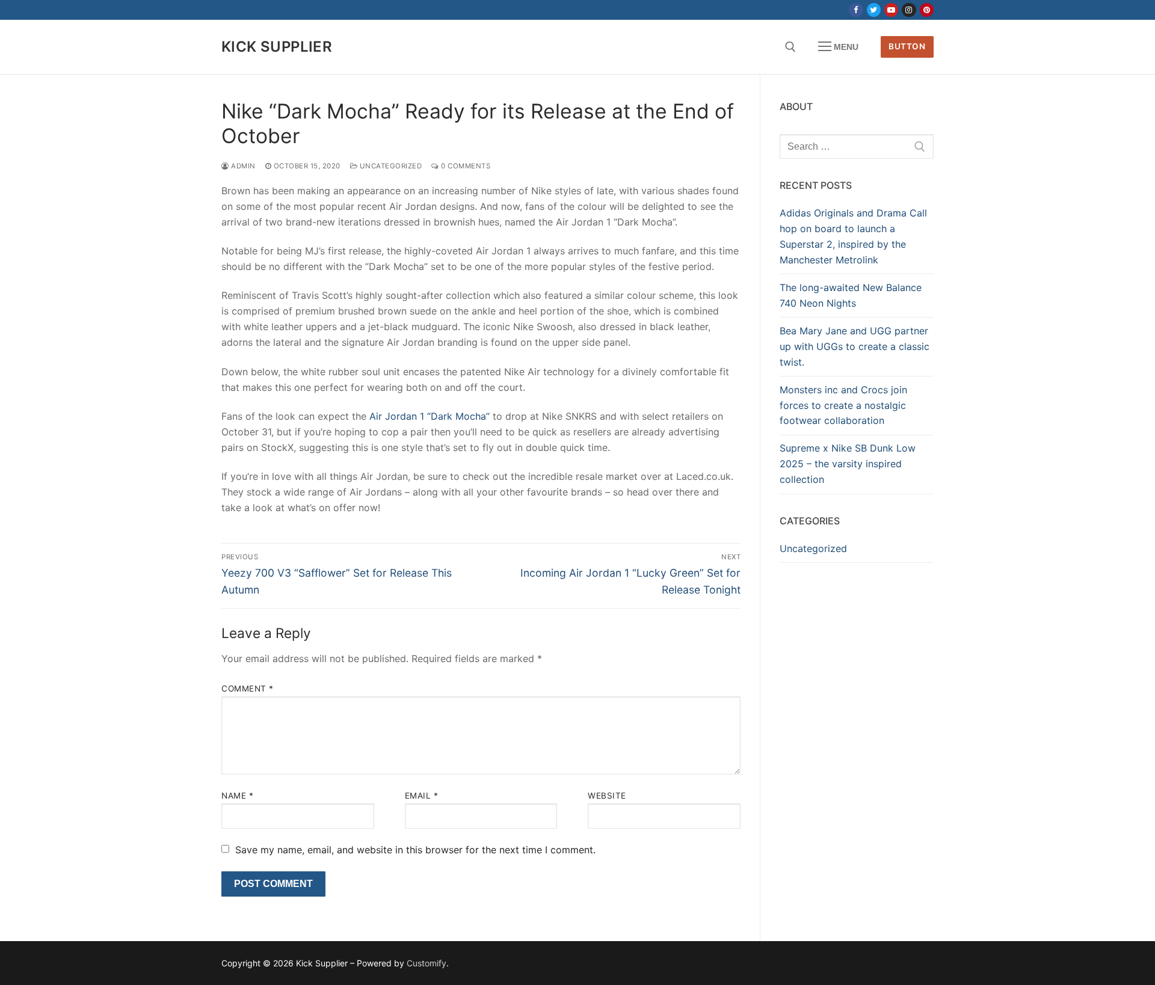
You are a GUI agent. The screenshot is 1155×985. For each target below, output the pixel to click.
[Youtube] (891, 10)
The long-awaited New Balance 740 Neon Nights (851, 295)
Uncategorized (389, 166)
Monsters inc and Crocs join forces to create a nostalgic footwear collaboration (843, 405)
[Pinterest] (927, 10)
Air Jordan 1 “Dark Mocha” (429, 416)
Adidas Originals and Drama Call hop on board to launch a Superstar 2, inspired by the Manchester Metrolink (853, 236)
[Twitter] (874, 10)
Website (607, 795)
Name (237, 795)
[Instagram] (909, 10)
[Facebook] (856, 10)
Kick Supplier (276, 46)
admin (242, 166)
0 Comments (464, 166)
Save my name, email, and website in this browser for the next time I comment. (415, 850)
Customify (426, 963)
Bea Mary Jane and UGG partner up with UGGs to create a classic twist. (854, 346)
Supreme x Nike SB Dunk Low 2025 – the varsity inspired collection (848, 463)
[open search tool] (790, 46)
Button (907, 46)
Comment (247, 688)
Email (422, 795)
